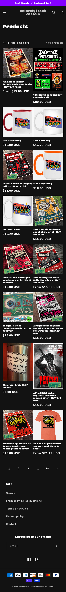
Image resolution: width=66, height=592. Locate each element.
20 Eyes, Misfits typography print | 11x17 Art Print (17, 328)
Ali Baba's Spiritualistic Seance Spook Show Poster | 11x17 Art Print (17, 446)
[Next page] (57, 469)
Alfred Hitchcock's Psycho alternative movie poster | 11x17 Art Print (47, 397)
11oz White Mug (42, 140)
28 (47, 468)
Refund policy (15, 516)
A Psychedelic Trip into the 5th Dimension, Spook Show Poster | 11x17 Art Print (48, 329)
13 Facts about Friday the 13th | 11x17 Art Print (17, 185)
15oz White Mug (11, 229)
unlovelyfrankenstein (28, 586)
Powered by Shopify (45, 586)
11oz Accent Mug (12, 140)
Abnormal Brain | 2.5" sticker (15, 386)
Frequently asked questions (24, 500)
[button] (4, 12)
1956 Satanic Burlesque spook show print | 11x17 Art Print (17, 280)
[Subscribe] (56, 546)
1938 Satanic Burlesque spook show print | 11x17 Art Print (47, 232)
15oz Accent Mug (42, 184)
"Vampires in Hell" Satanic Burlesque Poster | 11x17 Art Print (18, 84)
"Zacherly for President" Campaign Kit (48, 96)
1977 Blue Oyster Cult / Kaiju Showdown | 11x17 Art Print (47, 280)
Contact (11, 524)
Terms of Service (17, 508)
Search (10, 493)
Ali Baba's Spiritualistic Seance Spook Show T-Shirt (47, 446)
